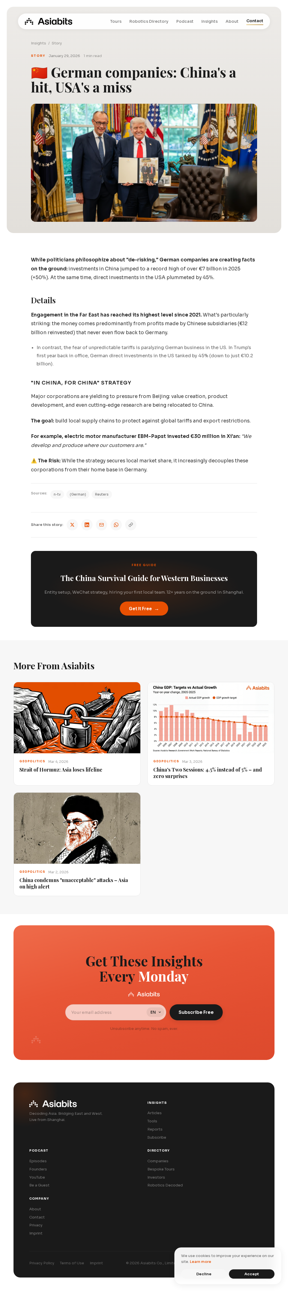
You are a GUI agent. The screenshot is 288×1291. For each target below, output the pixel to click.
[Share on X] (72, 524)
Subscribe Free (196, 1012)
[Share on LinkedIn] (87, 524)
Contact (254, 20)
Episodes (38, 1161)
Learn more (200, 1261)
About (232, 21)
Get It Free (144, 608)
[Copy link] (130, 524)
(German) (78, 494)
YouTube (37, 1177)
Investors (156, 1177)
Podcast (185, 21)
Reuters (102, 494)
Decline (204, 1274)
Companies (157, 1161)
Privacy (35, 1225)
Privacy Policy (41, 1263)
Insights (209, 21)
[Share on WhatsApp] (116, 524)
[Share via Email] (101, 524)
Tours (116, 21)
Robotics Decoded (165, 1185)
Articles (154, 1113)
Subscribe (156, 1137)
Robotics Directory (148, 21)
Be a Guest (39, 1185)
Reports (155, 1129)
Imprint (35, 1233)
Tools (152, 1121)
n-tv (57, 494)
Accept (251, 1274)
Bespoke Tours (161, 1169)
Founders (38, 1169)
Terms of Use (72, 1263)
